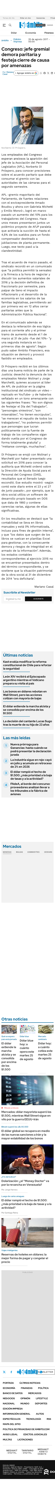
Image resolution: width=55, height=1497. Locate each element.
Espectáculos (11, 1418)
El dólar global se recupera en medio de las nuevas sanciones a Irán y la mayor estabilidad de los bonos (25, 1134)
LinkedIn (25, 1372)
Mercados (34, 1393)
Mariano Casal (8, 73)
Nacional (9, 1403)
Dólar (14, 32)
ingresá (50, 25)
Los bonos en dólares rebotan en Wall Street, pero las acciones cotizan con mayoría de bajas (25, 695)
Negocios (9, 1398)
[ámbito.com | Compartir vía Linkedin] (52, 73)
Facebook (11, 1372)
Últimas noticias (29, 1382)
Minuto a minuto (11, 1108)
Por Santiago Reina (9, 1212)
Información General (16, 1413)
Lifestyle (42, 1398)
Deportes (41, 1403)
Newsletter (45, 1372)
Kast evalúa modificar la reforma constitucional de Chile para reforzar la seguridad (27, 665)
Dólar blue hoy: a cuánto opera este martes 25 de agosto (27, 1050)
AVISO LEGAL (10, 1434)
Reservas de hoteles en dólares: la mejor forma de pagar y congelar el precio (24, 1258)
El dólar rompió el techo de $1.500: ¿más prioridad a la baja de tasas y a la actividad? (31, 775)
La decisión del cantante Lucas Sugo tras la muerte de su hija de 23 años (27, 722)
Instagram (18, 1372)
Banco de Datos (13, 1393)
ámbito (5, 40)
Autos (40, 1413)
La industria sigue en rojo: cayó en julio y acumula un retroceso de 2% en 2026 (31, 763)
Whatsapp (41, 1372)
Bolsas (19, 852)
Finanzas (49, 32)
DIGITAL (11, 1451)
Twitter (4, 1372)
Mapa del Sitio (12, 1424)
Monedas (7, 852)
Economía (30, 32)
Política (43, 1388)
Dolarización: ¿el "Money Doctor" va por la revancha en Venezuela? (25, 1183)
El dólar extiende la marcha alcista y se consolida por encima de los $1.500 (26, 709)
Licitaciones (25, 1439)
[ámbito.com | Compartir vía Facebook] (44, 73)
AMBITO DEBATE (43, 1451)
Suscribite (38, 599)
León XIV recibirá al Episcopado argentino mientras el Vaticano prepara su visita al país (24, 680)
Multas (7, 1439)
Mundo (24, 1403)
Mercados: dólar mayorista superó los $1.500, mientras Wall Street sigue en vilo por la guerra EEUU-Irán (26, 1115)
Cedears (48, 852)
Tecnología (33, 1418)
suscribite (41, 25)
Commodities (33, 852)
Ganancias (40, 18)
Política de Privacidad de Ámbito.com (26, 1429)
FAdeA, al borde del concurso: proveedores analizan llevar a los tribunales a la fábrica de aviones (30, 789)
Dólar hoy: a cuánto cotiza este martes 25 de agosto (45, 1051)
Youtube (33, 1372)
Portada (8, 1382)
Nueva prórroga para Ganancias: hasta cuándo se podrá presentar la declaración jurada (30, 749)
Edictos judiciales (35, 1434)
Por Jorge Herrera (9, 1189)
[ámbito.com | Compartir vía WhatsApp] (41, 73)
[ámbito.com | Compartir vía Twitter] (48, 73)
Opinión (25, 1398)
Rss (49, 1418)
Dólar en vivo (25, 18)
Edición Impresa (13, 1408)
